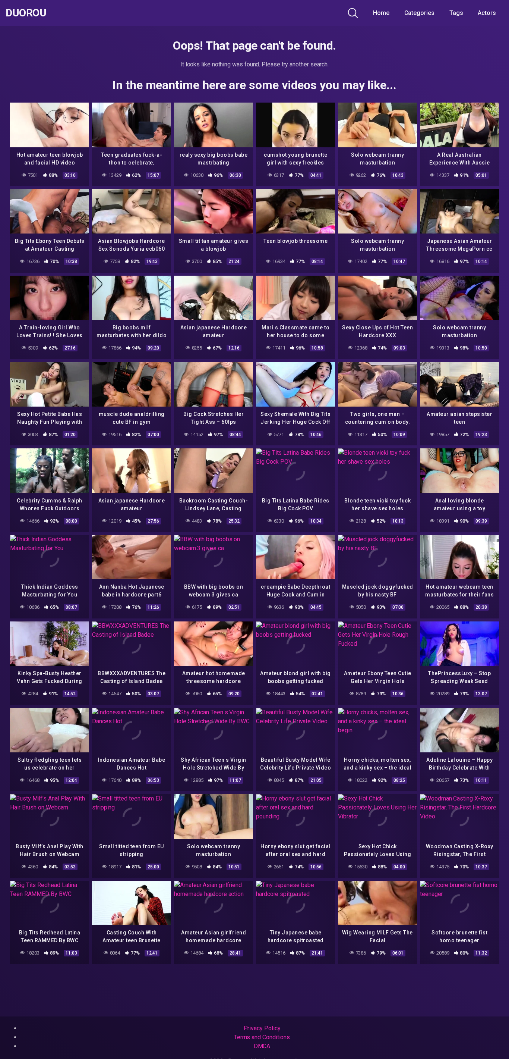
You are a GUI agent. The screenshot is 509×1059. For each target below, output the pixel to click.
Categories (419, 12)
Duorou (26, 13)
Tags (456, 12)
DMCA (262, 1046)
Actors (487, 12)
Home (381, 12)
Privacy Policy (262, 1028)
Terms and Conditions (262, 1037)
